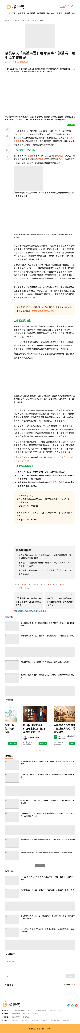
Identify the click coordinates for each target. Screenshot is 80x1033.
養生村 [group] (8, 20)
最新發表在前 (68, 984)
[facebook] (68, 1005)
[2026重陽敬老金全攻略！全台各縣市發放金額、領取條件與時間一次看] (12, 880)
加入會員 (15, 1020)
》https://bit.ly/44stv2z (27, 505)
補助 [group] (34, 20)
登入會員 (24, 1020)
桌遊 (17, 584)
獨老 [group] (41, 20)
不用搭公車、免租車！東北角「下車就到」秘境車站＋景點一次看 (47, 890)
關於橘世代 (16, 1013)
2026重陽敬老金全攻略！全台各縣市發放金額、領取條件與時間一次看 (47, 878)
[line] (72, 1005)
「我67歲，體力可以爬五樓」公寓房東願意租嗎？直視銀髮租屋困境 (47, 775)
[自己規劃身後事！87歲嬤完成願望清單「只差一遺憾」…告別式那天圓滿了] (12, 626)
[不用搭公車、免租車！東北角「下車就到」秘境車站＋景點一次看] (12, 893)
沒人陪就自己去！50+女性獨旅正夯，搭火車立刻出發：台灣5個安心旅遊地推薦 (47, 917)
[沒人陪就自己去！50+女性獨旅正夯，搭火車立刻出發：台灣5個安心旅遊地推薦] (12, 919)
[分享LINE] (7, 136)
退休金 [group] (17, 20)
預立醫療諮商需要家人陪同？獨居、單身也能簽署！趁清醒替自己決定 (47, 762)
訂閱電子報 (34, 1020)
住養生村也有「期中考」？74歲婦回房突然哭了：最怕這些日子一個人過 (47, 801)
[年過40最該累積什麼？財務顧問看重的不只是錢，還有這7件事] (12, 856)
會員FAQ (26, 1017)
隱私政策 (66, 1020)
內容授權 (35, 1013)
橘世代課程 (16, 1017)
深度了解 (17, 743)
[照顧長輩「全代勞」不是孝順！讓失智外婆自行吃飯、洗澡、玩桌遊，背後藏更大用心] (12, 816)
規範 (6, 976)
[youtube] (76, 1005)
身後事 (28, 588)
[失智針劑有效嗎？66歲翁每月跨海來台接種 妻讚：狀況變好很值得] (12, 843)
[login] (69, 6)
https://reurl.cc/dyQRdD (43, 310)
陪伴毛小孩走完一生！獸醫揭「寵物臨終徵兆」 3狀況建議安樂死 (47, 635)
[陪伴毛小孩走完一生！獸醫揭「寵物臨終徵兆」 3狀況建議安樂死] (12, 639)
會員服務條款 (55, 1020)
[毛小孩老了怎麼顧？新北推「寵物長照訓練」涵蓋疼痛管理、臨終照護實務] (12, 932)
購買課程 (62, 6)
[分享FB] (7, 129)
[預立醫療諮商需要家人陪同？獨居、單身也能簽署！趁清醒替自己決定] (12, 765)
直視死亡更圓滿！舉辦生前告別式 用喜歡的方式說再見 (41, 472)
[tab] (36, 750)
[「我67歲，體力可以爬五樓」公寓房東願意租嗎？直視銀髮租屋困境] (12, 778)
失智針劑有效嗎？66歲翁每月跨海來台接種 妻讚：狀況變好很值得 (47, 839)
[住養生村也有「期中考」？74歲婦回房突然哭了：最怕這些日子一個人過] (12, 804)
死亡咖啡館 (34, 584)
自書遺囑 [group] (26, 20)
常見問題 (44, 1020)
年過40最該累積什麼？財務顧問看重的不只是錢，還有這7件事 (46, 852)
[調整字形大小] (7, 157)
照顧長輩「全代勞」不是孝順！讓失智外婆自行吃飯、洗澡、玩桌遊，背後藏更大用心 (47, 814)
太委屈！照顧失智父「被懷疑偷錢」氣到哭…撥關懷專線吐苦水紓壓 (47, 675)
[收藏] (7, 150)
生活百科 (41, 13)
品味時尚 (51, 13)
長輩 (43, 584)
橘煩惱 (59, 13)
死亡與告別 (53, 584)
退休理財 (12, 13)
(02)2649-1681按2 (41, 1010)
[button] (72, 6)
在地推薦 (31, 13)
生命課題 (19, 588)
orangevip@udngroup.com (22, 1010)
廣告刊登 (26, 1013)
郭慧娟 (63, 584)
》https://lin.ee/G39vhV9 (28, 519)
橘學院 (67, 13)
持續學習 (21, 13)
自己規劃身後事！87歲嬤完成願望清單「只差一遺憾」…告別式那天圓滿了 (47, 624)
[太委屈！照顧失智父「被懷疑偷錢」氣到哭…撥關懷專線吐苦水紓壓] (12, 678)
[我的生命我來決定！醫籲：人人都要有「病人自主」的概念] (12, 665)
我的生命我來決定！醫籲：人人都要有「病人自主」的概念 (44, 661)
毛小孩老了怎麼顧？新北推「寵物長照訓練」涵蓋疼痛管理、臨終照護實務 (47, 930)
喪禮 (24, 584)
